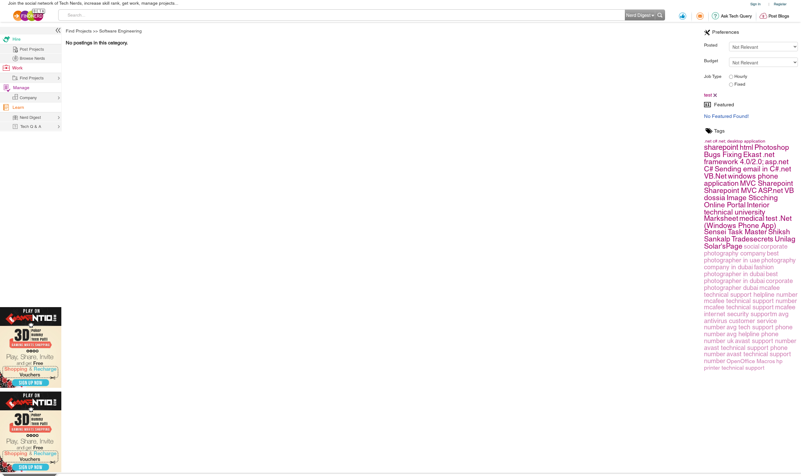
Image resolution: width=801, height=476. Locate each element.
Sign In (755, 4)
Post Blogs (778, 15)
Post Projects (32, 49)
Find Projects (79, 30)
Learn (18, 107)
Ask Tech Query (736, 15)
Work (17, 67)
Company (28, 97)
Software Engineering (120, 30)
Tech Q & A (30, 126)
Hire (17, 39)
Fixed (739, 84)
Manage (21, 87)
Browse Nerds (32, 58)
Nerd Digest (30, 117)
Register (780, 4)
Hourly (740, 76)
